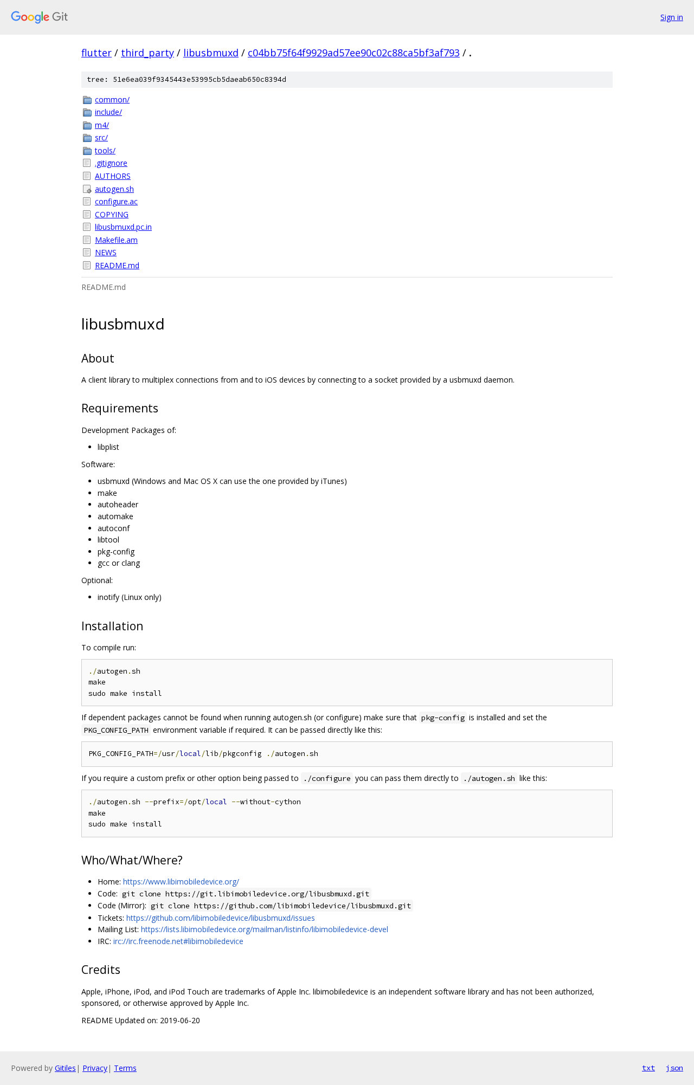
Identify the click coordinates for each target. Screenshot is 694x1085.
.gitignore (111, 163)
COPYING (111, 214)
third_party (147, 52)
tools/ (105, 150)
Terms (125, 1068)
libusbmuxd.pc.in (123, 227)
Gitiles (65, 1068)
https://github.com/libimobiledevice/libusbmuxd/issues (220, 918)
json (674, 1068)
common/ (112, 99)
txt (648, 1068)
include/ (108, 112)
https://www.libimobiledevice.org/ (181, 881)
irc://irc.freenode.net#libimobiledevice (178, 941)
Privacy (94, 1068)
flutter (96, 52)
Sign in (671, 17)
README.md (117, 265)
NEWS (106, 252)
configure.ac (116, 201)
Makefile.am (116, 240)
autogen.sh (114, 189)
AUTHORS (113, 176)
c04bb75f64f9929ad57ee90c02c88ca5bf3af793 (354, 52)
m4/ (102, 125)
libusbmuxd (211, 52)
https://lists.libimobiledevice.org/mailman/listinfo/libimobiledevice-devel (264, 929)
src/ (101, 137)
